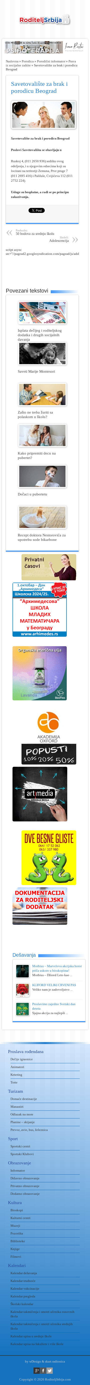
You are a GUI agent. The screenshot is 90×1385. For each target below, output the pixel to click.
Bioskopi (16, 1210)
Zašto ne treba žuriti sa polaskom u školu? (35, 414)
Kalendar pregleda (22, 1296)
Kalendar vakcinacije (24, 1288)
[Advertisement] (48, 268)
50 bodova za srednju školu (35, 232)
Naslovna (12, 61)
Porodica (28, 61)
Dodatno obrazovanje (25, 1194)
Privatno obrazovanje (25, 1186)
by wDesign (33, 1361)
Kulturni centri (20, 1218)
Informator (17, 1170)
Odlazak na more (21, 1114)
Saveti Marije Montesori (36, 371)
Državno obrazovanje (25, 1178)
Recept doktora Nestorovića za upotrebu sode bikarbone (42, 537)
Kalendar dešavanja (23, 1273)
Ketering (16, 1075)
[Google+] (37, 1371)
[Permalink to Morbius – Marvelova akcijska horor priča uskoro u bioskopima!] (22, 977)
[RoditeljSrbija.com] (45, 22)
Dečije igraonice (21, 1059)
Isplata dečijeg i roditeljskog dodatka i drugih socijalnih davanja (40, 334)
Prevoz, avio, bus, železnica (29, 1130)
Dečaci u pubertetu (32, 494)
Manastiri (17, 1106)
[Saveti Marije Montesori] (42, 364)
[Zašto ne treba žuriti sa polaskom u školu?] (42, 405)
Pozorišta (16, 1233)
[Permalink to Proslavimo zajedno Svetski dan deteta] (22, 1015)
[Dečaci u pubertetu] (42, 487)
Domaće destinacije (23, 1099)
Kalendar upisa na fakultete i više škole (37, 1344)
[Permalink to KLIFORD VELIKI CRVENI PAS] (22, 996)
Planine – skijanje (22, 1122)
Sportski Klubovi (22, 1154)
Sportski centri (20, 1146)
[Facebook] (43, 1371)
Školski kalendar (21, 1304)
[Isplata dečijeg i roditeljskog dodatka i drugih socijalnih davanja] (42, 323)
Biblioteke (17, 1241)
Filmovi (15, 1256)
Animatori (17, 1067)
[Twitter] (49, 1371)
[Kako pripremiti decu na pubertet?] (42, 446)
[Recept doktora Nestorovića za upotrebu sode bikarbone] (42, 528)
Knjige (15, 1249)
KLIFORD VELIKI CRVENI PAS (54, 985)
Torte (14, 1082)
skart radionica (55, 1361)
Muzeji (15, 1226)
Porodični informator (51, 61)
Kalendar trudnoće (23, 1281)
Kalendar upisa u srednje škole (31, 1336)
